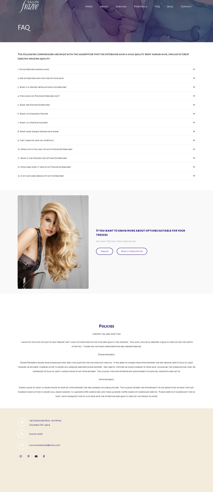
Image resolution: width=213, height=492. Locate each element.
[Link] (28, 6)
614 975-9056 (36, 434)
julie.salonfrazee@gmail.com (44, 445)
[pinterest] (28, 456)
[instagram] (21, 456)
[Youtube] (36, 456)
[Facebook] (44, 456)
